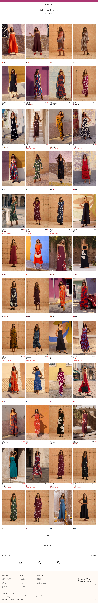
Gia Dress (75, 103)
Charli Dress (51, 399)
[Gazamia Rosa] (4, 274)
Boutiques (18, 4)
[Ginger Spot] (75, 104)
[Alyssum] (51, 316)
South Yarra (22, 586)
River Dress (52, 526)
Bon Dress (27, 442)
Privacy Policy (12, 599)
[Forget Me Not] (26, 104)
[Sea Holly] (74, 358)
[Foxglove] (31, 104)
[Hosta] (29, 316)
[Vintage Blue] (50, 528)
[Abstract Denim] (51, 189)
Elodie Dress (28, 484)
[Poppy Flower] (53, 189)
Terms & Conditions (20, 599)
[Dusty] (4, 231)
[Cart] (96, 4)
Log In (3, 587)
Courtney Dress (52, 187)
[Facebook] (93, 599)
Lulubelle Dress (5, 442)
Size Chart (4, 583)
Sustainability (40, 582)
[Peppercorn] (77, 104)
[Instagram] (91, 599)
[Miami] (53, 316)
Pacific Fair (22, 578)
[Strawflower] (74, 316)
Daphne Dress (75, 399)
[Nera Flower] (50, 189)
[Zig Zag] (50, 62)
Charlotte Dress (28, 526)
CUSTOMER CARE (25, 4)
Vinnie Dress (4, 103)
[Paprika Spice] (26, 486)
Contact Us (4, 586)
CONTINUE (81, 305)
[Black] (3, 104)
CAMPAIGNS (11, 4)
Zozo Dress (3, 60)
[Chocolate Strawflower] (29, 104)
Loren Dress (51, 315)
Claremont (22, 583)
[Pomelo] (74, 147)
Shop (3, 4)
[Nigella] (50, 231)
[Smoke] (77, 486)
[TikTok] (96, 599)
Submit (95, 584)
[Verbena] (26, 189)
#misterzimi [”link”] (93, 555)
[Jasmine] (3, 316)
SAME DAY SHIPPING (5, 579)
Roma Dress (51, 230)
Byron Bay (22, 582)
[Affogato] (75, 316)
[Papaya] (50, 316)
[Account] (94, 4)
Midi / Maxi (51, 13)
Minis (46, 13)
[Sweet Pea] (6, 231)
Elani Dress (4, 230)
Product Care (5, 582)
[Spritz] (3, 62)
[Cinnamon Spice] (51, 62)
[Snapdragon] (74, 104)
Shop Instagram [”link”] (6, 555)
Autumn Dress (52, 60)
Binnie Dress (28, 103)
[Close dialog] (96, 289)
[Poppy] (74, 401)
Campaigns (39, 578)
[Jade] (3, 486)
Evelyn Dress (52, 357)
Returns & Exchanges (6, 578)
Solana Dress (75, 145)
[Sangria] (3, 274)
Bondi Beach (22, 579)
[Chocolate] (4, 62)
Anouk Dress (28, 187)
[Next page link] (52, 535)
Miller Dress (4, 526)
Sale (7, 4)
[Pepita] (78, 104)
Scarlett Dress (75, 357)
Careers (39, 579)
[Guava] (26, 443)
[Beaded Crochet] (26, 401)
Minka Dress (4, 357)
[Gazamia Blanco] (28, 104)
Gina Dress (75, 230)
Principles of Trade (41, 583)
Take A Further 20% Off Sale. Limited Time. (49, 1)
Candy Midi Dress (28, 315)
